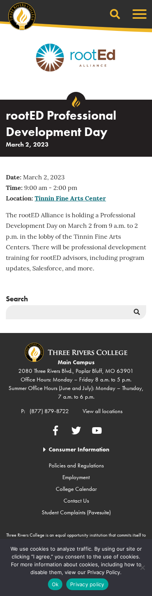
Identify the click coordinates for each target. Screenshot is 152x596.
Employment (76, 477)
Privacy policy (87, 584)
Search (17, 299)
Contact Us (76, 501)
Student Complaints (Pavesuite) (76, 512)
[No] (142, 567)
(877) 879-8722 (49, 411)
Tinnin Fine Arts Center (70, 199)
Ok (55, 584)
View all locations (102, 411)
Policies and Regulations (76, 465)
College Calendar (76, 489)
